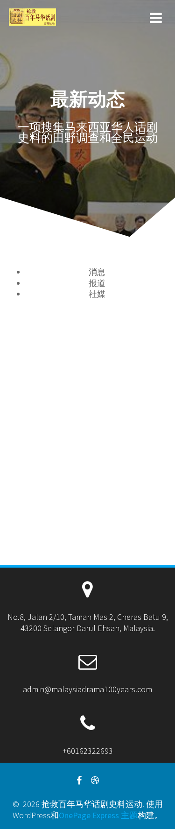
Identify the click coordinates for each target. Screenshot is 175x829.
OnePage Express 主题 (98, 815)
